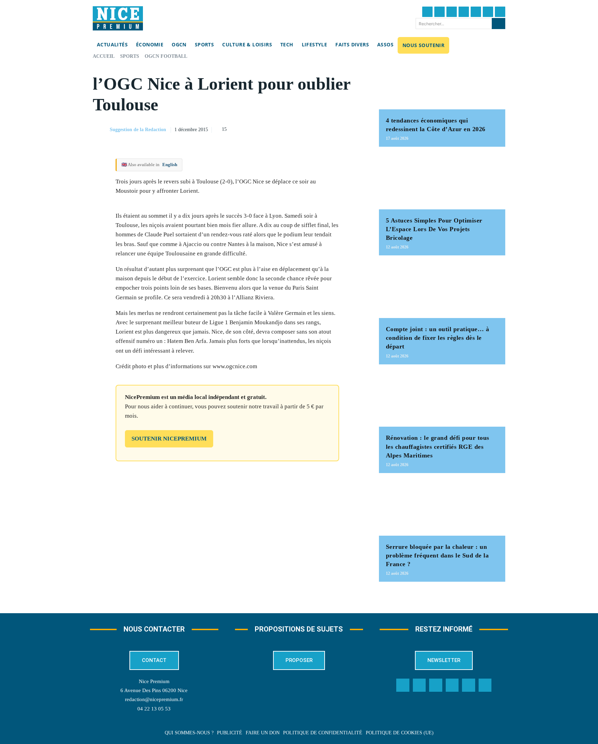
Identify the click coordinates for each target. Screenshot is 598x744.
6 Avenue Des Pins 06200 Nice (154, 690)
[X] (323, 129)
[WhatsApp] (339, 129)
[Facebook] (427, 12)
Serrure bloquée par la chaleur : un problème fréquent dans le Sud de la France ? (437, 555)
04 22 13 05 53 (154, 708)
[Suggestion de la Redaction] (101, 130)
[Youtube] (500, 12)
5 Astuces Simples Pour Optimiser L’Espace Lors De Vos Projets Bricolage (434, 229)
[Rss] (485, 685)
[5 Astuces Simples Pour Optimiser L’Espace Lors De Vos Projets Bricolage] (442, 181)
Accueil (104, 56)
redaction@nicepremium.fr (154, 699)
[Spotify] (468, 685)
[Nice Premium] (118, 18)
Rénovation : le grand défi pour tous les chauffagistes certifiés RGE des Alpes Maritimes (437, 446)
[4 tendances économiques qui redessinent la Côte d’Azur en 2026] (442, 81)
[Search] (498, 23)
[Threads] (464, 12)
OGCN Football (166, 56)
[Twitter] (439, 12)
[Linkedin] (488, 12)
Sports (129, 56)
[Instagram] (451, 12)
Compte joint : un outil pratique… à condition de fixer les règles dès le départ (437, 338)
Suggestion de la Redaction (138, 129)
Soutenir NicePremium (169, 438)
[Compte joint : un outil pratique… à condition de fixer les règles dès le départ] (442, 290)
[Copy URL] (292, 129)
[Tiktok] (476, 12)
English (169, 164)
